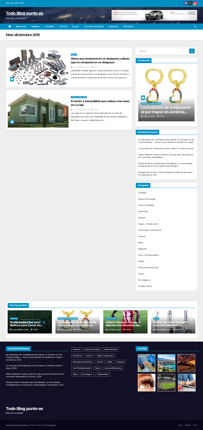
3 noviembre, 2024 (164, 329)
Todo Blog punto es (24, 13)
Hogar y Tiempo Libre (79, 97)
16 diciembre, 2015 (81, 109)
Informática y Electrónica (149, 230)
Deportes (128, 27)
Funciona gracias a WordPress (17, 425)
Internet (50, 27)
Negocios (21, 27)
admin (95, 67)
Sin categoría (144, 280)
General (35, 27)
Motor (63, 27)
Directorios (143, 211)
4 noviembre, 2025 (20, 329)
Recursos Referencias (148, 267)
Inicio (181, 425)
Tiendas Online (153, 103)
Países (141, 261)
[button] (195, 26)
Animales (113, 27)
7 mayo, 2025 (148, 116)
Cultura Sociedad (93, 27)
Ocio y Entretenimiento (148, 255)
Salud (75, 27)
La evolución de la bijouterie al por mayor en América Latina (164, 112)
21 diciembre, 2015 (81, 67)
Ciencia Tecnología (146, 199)
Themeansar (51, 425)
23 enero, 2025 (114, 329)
